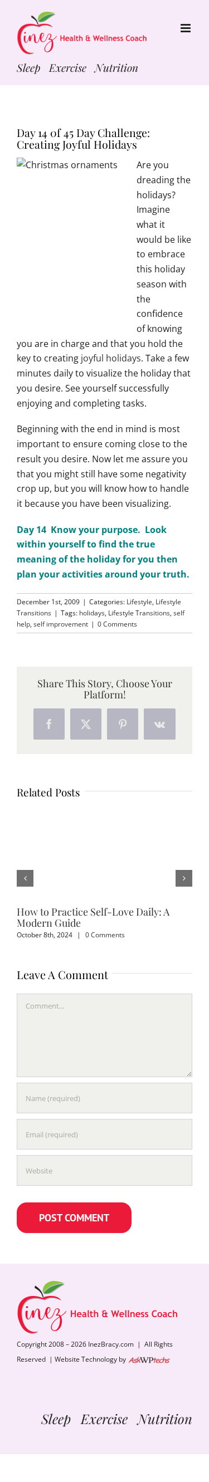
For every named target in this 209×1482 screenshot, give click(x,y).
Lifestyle (139, 602)
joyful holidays (110, 358)
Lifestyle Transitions (139, 613)
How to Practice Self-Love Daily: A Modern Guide (93, 917)
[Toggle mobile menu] (186, 28)
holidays (92, 613)
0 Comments (117, 624)
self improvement (60, 624)
